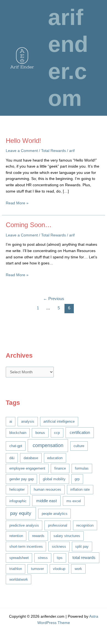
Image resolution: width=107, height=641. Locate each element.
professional (57, 525)
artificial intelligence (59, 421)
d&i (12, 458)
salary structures (67, 536)
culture (79, 446)
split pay (82, 546)
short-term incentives (26, 546)
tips (60, 558)
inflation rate (80, 489)
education (55, 458)
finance (60, 468)
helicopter (17, 489)
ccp (57, 433)
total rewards (83, 557)
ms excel (73, 501)
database (31, 458)
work (78, 569)
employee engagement (27, 468)
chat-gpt (15, 446)
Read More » (17, 204)
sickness (59, 546)
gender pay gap (21, 479)
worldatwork (18, 579)
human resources (47, 489)
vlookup (59, 569)
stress (43, 558)
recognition (85, 525)
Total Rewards (53, 151)
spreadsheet (19, 558)
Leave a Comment (22, 151)
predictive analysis (24, 525)
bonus (40, 433)
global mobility (54, 479)
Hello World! (23, 140)
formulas (82, 468)
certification (80, 432)
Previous (53, 299)
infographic (18, 501)
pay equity (20, 513)
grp (77, 479)
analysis (27, 421)
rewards (38, 536)
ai (10, 421)
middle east (46, 501)
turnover (37, 569)
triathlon (15, 569)
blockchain (17, 433)
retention (16, 536)
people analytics (54, 514)
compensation (48, 445)
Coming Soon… (29, 224)
